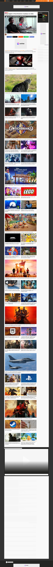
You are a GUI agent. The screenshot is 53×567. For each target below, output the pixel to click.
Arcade (46, 15)
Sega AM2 (44, 20)
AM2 (6, 50)
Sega (43, 19)
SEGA (9, 50)
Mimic (8, 34)
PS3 (43, 15)
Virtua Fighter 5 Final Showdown (45, 14)
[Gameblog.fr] (7, 1)
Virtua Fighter (22, 50)
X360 (44, 15)
